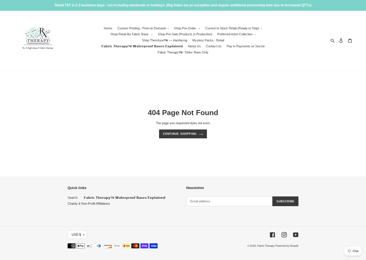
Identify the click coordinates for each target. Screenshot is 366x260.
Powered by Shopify (286, 245)
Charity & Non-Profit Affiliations (89, 203)
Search (73, 197)
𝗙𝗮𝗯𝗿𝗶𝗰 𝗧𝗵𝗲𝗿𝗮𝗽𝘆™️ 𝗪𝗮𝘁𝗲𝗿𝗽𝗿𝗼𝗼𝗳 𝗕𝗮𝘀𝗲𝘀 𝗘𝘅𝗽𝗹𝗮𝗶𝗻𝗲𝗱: (125, 197)
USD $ (76, 234)
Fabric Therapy (265, 245)
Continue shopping (180, 133)
